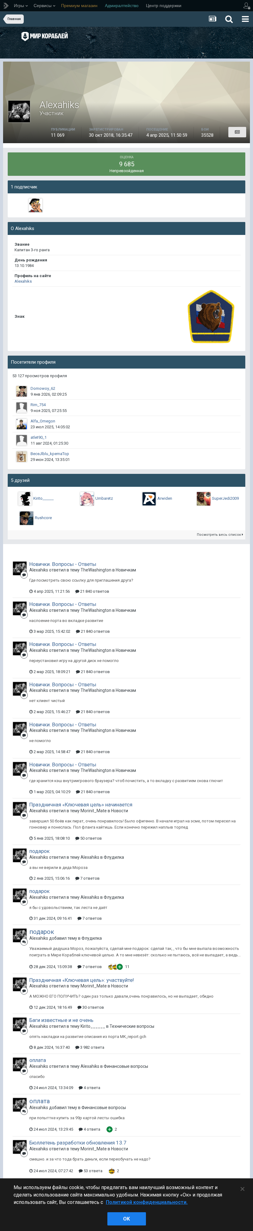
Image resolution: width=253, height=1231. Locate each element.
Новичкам (126, 569)
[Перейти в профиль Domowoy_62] (21, 391)
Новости (119, 810)
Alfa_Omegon (43, 421)
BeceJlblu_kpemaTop (50, 453)
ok (126, 1219)
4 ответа (91, 1087)
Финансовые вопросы (126, 1066)
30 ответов (92, 1007)
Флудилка (114, 857)
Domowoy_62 (43, 388)
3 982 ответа (91, 1047)
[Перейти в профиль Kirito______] (25, 499)
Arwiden (164, 498)
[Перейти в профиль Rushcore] (26, 518)
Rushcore (43, 517)
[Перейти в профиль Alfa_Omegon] (21, 424)
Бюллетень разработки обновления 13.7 (77, 1143)
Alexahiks (23, 281)
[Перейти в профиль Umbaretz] (87, 499)
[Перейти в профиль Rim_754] (21, 407)
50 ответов (90, 838)
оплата (37, 1060)
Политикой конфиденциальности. (147, 1202)
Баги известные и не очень (61, 1020)
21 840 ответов (94, 591)
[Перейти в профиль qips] (35, 205)
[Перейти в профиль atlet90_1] (21, 440)
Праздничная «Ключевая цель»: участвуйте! (81, 980)
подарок (39, 851)
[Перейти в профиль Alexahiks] (20, 568)
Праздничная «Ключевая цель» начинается (80, 804)
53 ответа (92, 1170)
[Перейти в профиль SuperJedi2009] (203, 499)
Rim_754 (38, 404)
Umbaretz (104, 498)
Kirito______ (43, 498)
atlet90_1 (39, 437)
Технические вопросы (132, 1026)
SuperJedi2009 (225, 498)
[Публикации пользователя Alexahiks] (237, 132)
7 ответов (89, 878)
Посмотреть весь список (219, 535)
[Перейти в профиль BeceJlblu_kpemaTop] (21, 456)
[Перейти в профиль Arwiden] (149, 499)
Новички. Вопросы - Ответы (62, 564)
